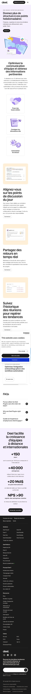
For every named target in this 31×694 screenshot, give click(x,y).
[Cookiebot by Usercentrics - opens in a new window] (22, 333)
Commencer (7, 216)
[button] (15, 403)
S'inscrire (6, 30)
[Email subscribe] (25, 670)
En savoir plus (9, 379)
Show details (22, 351)
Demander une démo (15, 510)
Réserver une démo (19, 2)
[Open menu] (27, 2)
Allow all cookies (15, 355)
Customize (15, 359)
